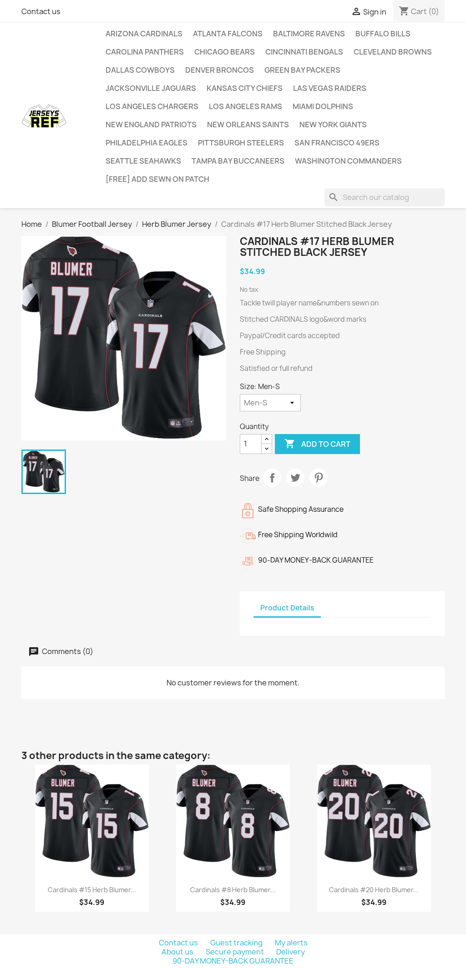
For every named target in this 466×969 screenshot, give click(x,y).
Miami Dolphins (323, 106)
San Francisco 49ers (337, 143)
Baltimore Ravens (309, 34)
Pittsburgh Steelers (241, 143)
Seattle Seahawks (143, 161)
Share (272, 478)
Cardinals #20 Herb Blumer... (374, 889)
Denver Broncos (219, 70)
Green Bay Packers (302, 70)
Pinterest (318, 478)
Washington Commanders (348, 161)
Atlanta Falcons (228, 34)
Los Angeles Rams (245, 106)
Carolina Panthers (145, 52)
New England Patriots (151, 125)
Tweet (295, 478)
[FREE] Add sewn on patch (157, 179)
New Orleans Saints (248, 125)
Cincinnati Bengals (304, 52)
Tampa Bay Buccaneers (238, 161)
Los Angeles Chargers (152, 106)
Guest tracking (237, 943)
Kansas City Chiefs (245, 88)
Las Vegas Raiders (329, 88)
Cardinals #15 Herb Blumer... (92, 889)
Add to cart (317, 443)
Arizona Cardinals (144, 34)
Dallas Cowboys (140, 70)
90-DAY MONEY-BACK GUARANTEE (233, 961)
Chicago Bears (224, 52)
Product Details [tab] (287, 608)
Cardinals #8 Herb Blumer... (233, 889)
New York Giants (333, 125)
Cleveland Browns (393, 52)
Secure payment (235, 952)
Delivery (290, 952)
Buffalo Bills (382, 34)
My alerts (291, 943)
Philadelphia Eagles (146, 143)
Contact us (41, 11)
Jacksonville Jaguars (151, 88)
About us (178, 952)
